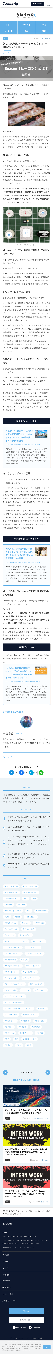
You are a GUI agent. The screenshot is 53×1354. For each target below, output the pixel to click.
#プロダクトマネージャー (14, 996)
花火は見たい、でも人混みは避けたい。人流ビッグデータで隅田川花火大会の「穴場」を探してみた (26, 1111)
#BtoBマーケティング (13, 910)
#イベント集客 (28, 929)
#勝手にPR (9, 1027)
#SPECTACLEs (11, 923)
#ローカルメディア (30, 1014)
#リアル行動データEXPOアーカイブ (19, 1008)
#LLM (17, 917)
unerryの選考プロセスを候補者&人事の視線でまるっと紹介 (29, 865)
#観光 (19, 1045)
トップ (9, 24)
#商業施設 (36, 1027)
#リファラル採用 (11, 1014)
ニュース (6, 1261)
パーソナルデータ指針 (35, 1338)
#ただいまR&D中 (11, 978)
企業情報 (6, 1275)
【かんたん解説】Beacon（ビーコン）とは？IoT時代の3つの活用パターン (28, 828)
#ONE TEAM (30, 917)
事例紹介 (6, 1255)
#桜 (16, 1039)
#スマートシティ (11, 972)
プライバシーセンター (17, 1338)
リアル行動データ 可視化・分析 (12, 1237)
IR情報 (5, 1280)
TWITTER (36, 1327)
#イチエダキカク (11, 929)
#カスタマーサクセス (13, 965)
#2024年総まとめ (30, 892)
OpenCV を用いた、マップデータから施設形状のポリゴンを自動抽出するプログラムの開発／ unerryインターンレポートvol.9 (26, 1152)
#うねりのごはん (32, 947)
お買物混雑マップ (8, 1247)
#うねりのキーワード (13, 947)
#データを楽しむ (36, 984)
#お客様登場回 (10, 959)
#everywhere (41, 910)
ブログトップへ (26, 1072)
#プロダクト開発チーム (14, 1002)
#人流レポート (10, 1021)
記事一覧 (19, 733)
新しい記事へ (47, 1072)
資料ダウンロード (9, 1300)
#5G (25, 898)
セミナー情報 (7, 1294)
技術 (44, 31)
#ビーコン (7, 52)
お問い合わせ (37, 4)
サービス (6, 1232)
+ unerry (26, 24)
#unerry (25, 923)
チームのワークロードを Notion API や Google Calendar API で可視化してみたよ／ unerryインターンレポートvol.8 (25, 1194)
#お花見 (24, 959)
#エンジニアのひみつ (34, 953)
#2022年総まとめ (30, 886)
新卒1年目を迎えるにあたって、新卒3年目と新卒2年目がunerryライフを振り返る (29, 855)
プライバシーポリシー (8, 1350)
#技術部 (39, 1033)
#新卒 (7, 1039)
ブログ (5, 1268)
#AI (34, 898)
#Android (8, 904)
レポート (9, 31)
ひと (44, 24)
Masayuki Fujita (42, 1118)
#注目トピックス (29, 1039)
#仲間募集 (25, 1021)
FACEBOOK (21, 1327)
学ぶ (26, 31)
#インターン (9, 935)
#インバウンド (38, 941)
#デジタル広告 (10, 990)
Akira (46, 1160)
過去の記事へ (5, 1072)
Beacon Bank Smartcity (25, 1240)
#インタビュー (25, 935)
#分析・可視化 (40, 1021)
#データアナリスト (30, 978)
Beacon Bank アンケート (10, 1244)
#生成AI (8, 1045)
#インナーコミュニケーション (16, 941)
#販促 (29, 1045)
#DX (29, 910)
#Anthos (21, 904)
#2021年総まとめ (11, 886)
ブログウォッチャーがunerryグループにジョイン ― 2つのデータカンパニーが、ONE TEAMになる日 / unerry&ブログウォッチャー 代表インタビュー (29, 842)
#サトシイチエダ (32, 965)
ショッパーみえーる (41, 1240)
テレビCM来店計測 (8, 1240)
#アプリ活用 (39, 923)
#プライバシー (40, 990)
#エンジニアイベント (13, 953)
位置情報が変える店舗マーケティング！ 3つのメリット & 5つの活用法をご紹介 (29, 818)
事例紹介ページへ (26, 647)
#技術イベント (25, 1033)
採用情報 (6, 1287)
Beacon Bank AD (30, 1237)
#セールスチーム (29, 972)
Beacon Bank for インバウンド (31, 1244)
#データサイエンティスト (14, 984)
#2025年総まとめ (11, 898)
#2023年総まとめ (11, 892)
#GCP (7, 917)
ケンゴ (45, 1202)
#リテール (42, 1008)
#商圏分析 (23, 1027)
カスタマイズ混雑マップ (26, 1247)
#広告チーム (9, 1033)
